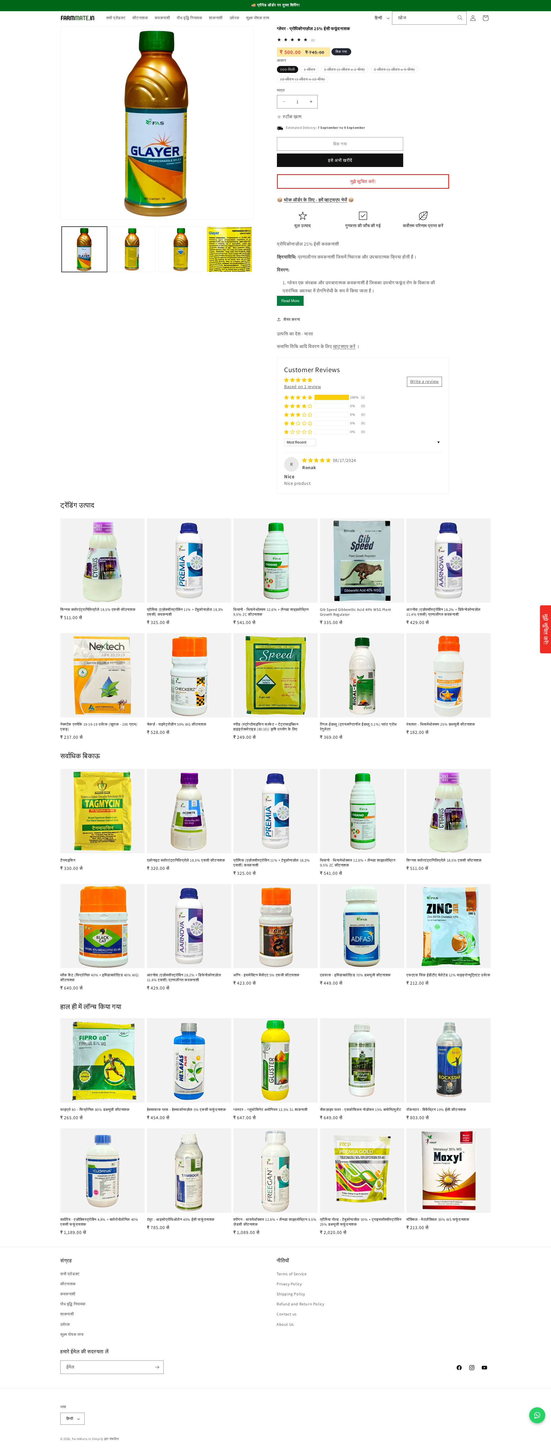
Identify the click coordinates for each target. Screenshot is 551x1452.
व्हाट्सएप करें (344, 346)
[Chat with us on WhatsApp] (537, 1415)
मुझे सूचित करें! (363, 181)
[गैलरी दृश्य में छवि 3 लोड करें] (181, 249)
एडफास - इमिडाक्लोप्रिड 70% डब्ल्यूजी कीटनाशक (355, 975)
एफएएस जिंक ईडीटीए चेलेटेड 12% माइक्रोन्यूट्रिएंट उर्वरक (448, 975)
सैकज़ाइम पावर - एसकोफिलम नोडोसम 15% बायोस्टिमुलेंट (360, 1109)
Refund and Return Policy (300, 1304)
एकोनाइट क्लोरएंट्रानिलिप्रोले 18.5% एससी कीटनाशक (186, 860)
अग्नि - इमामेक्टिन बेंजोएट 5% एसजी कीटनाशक (266, 975)
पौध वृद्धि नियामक (73, 1304)
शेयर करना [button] (292, 319)
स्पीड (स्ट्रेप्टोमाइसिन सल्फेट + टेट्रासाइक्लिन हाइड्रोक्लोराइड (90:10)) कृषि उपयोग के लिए (265, 727)
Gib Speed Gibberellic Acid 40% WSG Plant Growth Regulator (355, 612)
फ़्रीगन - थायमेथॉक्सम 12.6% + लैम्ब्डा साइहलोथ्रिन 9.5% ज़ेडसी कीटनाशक (274, 1222)
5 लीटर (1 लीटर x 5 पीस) (396, 70)
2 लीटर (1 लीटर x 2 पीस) (346, 70)
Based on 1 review (302, 387)
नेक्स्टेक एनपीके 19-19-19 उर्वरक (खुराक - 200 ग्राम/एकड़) (99, 727)
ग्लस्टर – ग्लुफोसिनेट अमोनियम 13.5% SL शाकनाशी (270, 1109)
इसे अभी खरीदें (340, 160)
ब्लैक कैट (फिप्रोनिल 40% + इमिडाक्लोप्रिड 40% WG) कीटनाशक (99, 977)
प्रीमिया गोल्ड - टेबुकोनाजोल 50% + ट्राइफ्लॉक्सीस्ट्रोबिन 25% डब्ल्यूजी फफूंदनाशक (360, 1222)
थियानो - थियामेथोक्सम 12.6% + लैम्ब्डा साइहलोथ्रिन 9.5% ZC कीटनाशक (271, 612)
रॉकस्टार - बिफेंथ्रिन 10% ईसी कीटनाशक (436, 1109)
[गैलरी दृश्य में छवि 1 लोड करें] (84, 249)
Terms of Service (292, 1273)
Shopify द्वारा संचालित (105, 1439)
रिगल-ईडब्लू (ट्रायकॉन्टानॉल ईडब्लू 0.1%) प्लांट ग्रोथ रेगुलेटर (358, 727)
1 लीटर (311, 70)
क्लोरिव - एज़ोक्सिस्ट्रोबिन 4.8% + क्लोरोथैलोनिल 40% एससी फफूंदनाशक (99, 1222)
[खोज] (460, 17)
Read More (290, 301)
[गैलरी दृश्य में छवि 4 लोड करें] (229, 249)
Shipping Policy (291, 1294)
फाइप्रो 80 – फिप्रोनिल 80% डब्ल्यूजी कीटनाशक (95, 1109)
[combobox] (429, 17)
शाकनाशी (67, 1314)
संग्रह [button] (66, 1260)
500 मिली (289, 70)
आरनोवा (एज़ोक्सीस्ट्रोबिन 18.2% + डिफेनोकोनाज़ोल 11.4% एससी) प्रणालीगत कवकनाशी (443, 612)
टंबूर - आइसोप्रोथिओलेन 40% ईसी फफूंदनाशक (181, 1219)
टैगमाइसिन (67, 860)
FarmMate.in (81, 1439)
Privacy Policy (289, 1283)
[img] (317, 460)
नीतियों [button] (283, 1260)
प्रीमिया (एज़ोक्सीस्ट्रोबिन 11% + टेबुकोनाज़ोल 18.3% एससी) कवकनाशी (185, 612)
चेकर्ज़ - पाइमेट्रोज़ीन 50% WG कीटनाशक (177, 724)
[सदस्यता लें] (157, 1367)
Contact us (287, 1314)
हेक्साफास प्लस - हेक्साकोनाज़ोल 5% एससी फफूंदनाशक (186, 1109)
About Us (285, 1324)
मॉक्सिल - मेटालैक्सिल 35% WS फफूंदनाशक (437, 1219)
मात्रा (281, 90)
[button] (298, 397)
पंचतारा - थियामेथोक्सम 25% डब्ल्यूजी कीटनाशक (440, 724)
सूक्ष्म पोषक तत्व (72, 1334)
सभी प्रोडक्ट (70, 1273)
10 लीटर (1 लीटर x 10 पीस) (304, 79)
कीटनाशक (68, 1283)
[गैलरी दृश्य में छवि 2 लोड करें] (132, 249)
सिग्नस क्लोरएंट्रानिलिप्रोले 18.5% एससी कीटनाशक (97, 609)
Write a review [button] (424, 381)
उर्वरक (65, 1324)
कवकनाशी (67, 1294)
